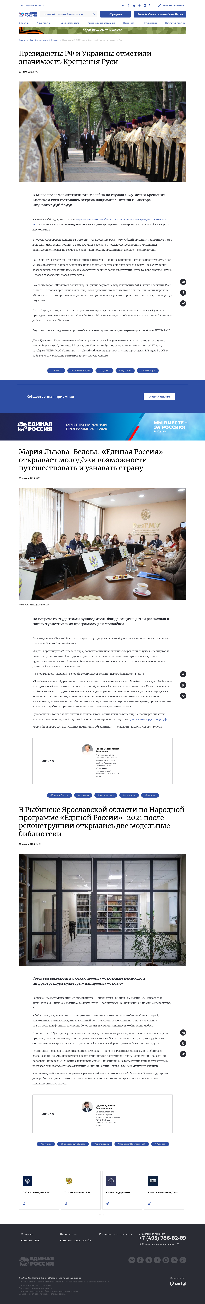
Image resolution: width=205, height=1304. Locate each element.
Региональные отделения (101, 23)
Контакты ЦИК (30, 1240)
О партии (24, 23)
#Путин (104, 370)
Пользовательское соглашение (35, 1285)
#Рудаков (160, 1144)
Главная (22, 40)
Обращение (115, 14)
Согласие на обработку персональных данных (42, 1294)
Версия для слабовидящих (173, 5)
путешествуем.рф (140, 719)
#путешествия (106, 795)
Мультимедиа (150, 23)
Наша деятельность (69, 23)
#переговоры (147, 370)
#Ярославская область (73, 1144)
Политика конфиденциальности (35, 1288)
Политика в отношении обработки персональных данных (48, 1291)
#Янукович (125, 370)
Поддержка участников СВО (102, 30)
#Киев (56, 370)
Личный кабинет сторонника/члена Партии (160, 14)
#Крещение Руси (80, 370)
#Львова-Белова (59, 795)
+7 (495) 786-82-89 (162, 1238)
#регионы (83, 795)
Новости (55, 40)
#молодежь (129, 795)
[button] (100, 1215)
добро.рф (161, 719)
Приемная (128, 23)
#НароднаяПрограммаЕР (131, 1144)
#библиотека (101, 1144)
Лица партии (43, 23)
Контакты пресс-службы (75, 1240)
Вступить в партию (175, 23)
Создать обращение (159, 396)
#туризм (150, 795)
